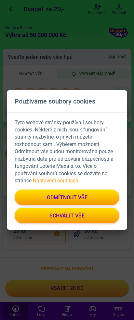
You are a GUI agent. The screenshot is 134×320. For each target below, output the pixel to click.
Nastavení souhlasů (55, 181)
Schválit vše (67, 216)
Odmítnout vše (67, 197)
